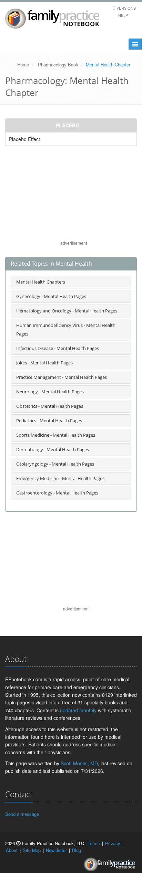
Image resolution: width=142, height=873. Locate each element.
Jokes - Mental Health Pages (44, 363)
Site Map (32, 850)
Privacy (112, 843)
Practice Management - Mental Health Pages (61, 377)
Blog (76, 850)
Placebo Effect (24, 139)
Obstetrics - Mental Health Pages (49, 406)
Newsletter (56, 850)
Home (23, 64)
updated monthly (78, 710)
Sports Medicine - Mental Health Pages (55, 435)
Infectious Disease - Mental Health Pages (57, 348)
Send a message (22, 814)
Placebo (67, 125)
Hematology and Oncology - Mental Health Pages (66, 311)
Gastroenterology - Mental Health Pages (57, 493)
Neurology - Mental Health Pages (50, 391)
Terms (94, 843)
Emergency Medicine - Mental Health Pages (60, 478)
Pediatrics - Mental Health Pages (49, 420)
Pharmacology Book (58, 64)
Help (123, 15)
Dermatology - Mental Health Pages (52, 449)
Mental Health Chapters (40, 282)
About (12, 850)
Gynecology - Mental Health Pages (51, 296)
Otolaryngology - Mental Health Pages (55, 464)
